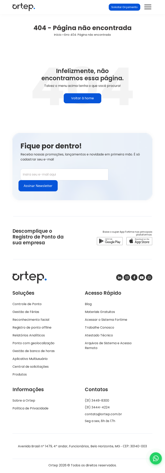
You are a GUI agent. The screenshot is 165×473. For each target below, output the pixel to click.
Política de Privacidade (30, 408)
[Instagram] (127, 277)
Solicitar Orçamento (124, 7)
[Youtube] (141, 277)
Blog (88, 304)
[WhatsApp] (149, 277)
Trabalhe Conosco (99, 327)
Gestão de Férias (25, 312)
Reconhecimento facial (30, 319)
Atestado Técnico (99, 335)
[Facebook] (134, 277)
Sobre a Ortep (23, 400)
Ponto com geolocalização (33, 343)
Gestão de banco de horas (33, 351)
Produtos (19, 374)
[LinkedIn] (119, 277)
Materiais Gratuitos (100, 312)
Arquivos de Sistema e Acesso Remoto (108, 345)
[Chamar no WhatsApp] (156, 458)
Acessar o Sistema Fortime (106, 319)
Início (57, 35)
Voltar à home (82, 98)
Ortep (23, 7)
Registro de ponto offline (31, 327)
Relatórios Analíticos (28, 335)
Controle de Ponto (27, 304)
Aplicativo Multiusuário (30, 358)
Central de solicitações (30, 366)
